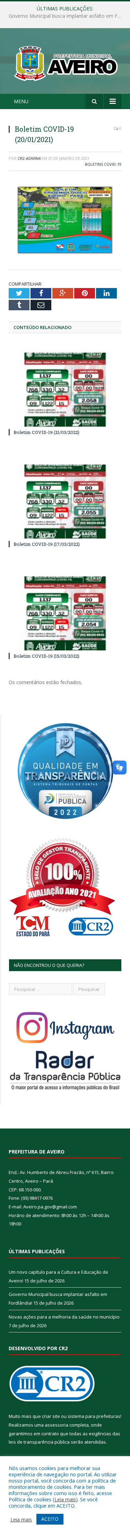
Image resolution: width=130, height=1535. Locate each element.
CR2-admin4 (29, 158)
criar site (51, 1416)
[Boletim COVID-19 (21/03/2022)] (65, 390)
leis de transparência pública (39, 1442)
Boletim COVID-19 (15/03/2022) (46, 656)
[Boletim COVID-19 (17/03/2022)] (65, 502)
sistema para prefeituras (94, 1416)
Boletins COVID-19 (103, 164)
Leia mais (65, 1499)
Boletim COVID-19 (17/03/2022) (47, 544)
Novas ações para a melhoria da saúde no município (64, 1317)
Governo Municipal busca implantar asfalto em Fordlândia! (67, 16)
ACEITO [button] (50, 1519)
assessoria (56, 1425)
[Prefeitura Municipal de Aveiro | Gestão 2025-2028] (65, 62)
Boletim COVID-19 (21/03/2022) (46, 432)
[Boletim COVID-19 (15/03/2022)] (65, 613)
